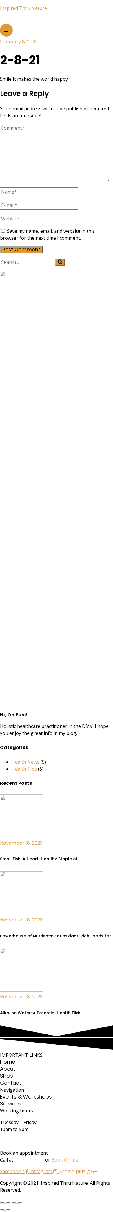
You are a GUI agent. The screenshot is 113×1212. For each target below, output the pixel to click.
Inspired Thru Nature (23, 8)
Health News (25, 762)
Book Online (64, 1160)
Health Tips (24, 769)
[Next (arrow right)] (8, 1210)
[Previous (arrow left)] (2, 1210)
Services (10, 1103)
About (7, 1068)
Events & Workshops (26, 1096)
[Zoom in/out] (19, 1203)
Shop (6, 1075)
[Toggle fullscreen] (14, 1203)
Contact (10, 1082)
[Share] (8, 1203)
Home (7, 1061)
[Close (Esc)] (2, 1203)
